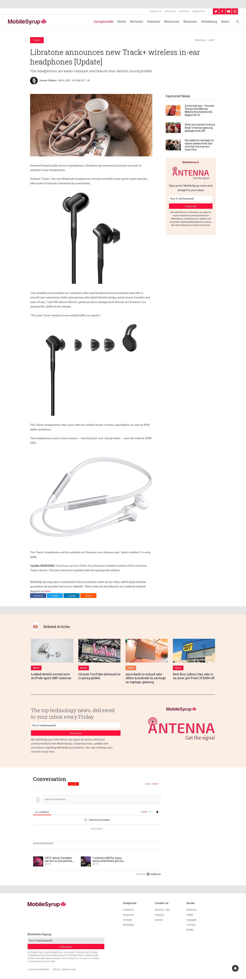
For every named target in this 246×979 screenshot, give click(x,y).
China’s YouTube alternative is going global (99, 676)
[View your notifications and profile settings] (157, 812)
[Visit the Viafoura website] (153, 874)
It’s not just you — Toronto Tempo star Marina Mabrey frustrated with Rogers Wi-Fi (199, 110)
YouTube (191, 924)
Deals (225, 21)
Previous (200, 40)
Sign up (155, 784)
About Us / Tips (162, 909)
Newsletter (198, 11)
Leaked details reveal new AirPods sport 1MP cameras (51, 676)
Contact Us (155, 11)
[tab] (42, 812)
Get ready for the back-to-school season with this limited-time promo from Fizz (199, 145)
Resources (171, 21)
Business (190, 21)
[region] (97, 826)
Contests (184, 11)
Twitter (55, 595)
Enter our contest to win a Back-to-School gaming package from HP (200, 127)
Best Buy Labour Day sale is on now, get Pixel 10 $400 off (194, 676)
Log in (147, 784)
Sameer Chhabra (48, 80)
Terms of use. (69, 969)
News (121, 21)
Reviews (136, 21)
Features (153, 21)
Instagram (192, 919)
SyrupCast (170, 11)
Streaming (209, 21)
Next (212, 40)
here (47, 591)
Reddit (88, 595)
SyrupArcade (103, 21)
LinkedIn (72, 595)
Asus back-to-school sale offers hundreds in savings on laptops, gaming (146, 678)
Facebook (38, 595)
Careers (159, 919)
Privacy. (57, 969)
